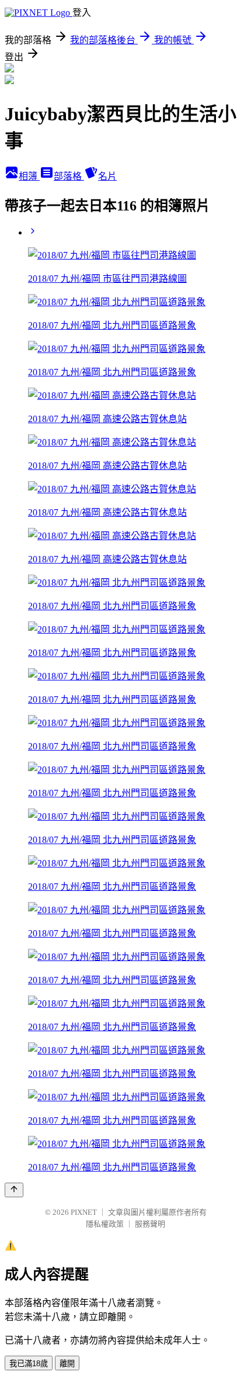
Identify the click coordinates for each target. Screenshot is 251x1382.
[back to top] (14, 1190)
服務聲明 (150, 1223)
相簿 (29, 176)
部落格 (69, 176)
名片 (107, 176)
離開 (67, 1363)
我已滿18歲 (28, 1363)
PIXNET (84, 1212)
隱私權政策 (105, 1223)
